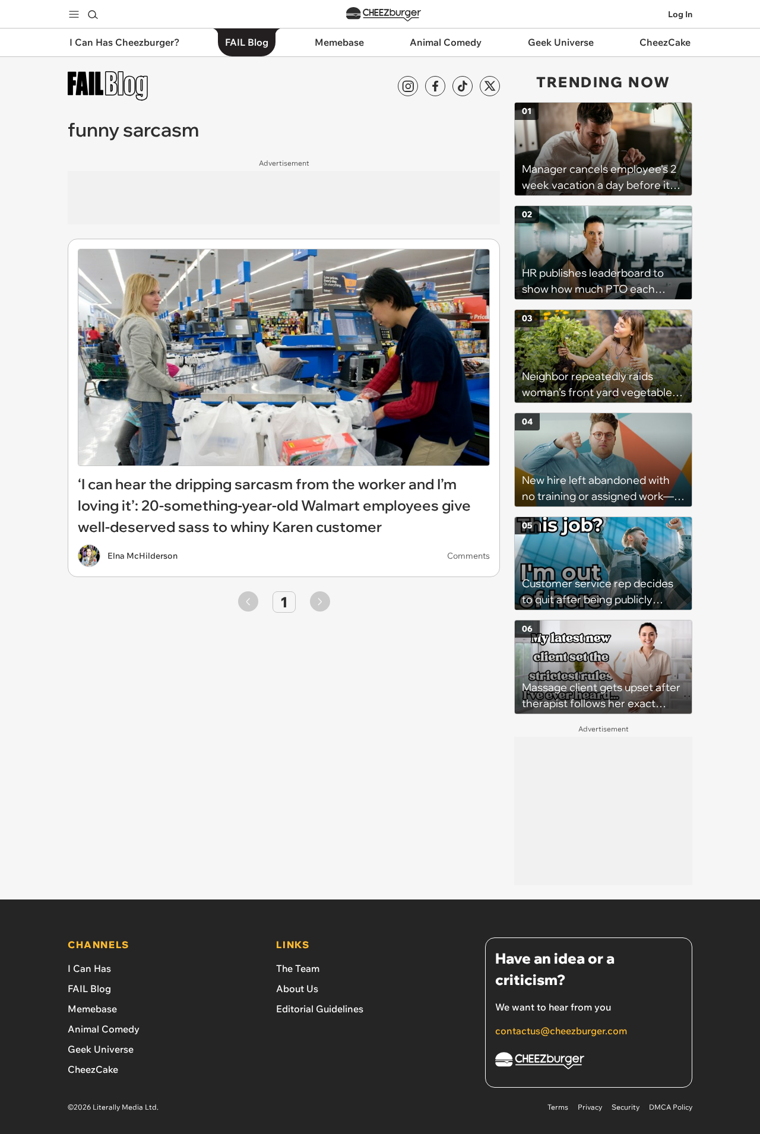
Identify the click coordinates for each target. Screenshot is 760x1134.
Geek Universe (101, 1049)
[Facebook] (435, 86)
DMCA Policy (670, 1107)
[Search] (93, 14)
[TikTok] (462, 86)
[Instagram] (408, 86)
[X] (490, 86)
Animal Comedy (104, 1029)
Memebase (92, 1009)
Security (625, 1107)
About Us (297, 988)
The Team (297, 968)
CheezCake (93, 1069)
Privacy (590, 1107)
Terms (557, 1107)
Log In (680, 14)
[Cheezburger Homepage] (383, 14)
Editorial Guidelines (319, 1009)
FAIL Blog (89, 988)
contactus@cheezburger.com (561, 1031)
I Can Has (89, 968)
